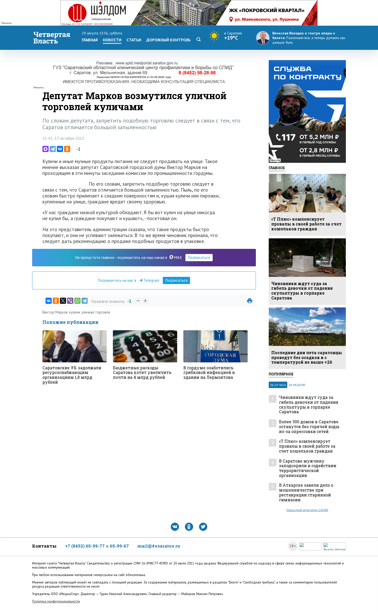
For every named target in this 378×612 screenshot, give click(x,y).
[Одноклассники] (67, 149)
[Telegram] (53, 149)
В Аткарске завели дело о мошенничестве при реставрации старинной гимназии (306, 492)
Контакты (44, 546)
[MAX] (45, 149)
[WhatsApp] (77, 301)
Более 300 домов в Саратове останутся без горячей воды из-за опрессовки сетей (309, 426)
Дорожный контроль (168, 39)
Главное (277, 167)
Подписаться (199, 257)
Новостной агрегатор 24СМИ (307, 510)
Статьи (134, 39)
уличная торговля (96, 312)
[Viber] (70, 301)
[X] (63, 301)
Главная (90, 39)
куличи (74, 312)
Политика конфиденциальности (56, 601)
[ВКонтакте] (60, 149)
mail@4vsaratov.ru (158, 546)
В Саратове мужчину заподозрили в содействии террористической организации (307, 468)
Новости (112, 39)
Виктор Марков (55, 312)
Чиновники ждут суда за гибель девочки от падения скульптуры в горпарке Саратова (308, 404)
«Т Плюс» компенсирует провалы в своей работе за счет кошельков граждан (307, 446)
